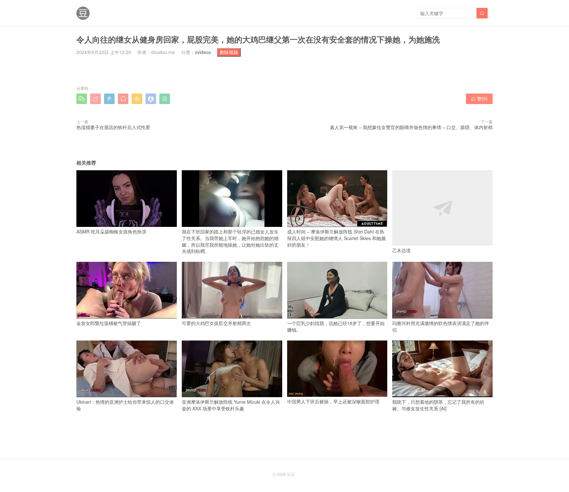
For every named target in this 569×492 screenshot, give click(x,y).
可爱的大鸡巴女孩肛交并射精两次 (216, 323)
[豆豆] (83, 13)
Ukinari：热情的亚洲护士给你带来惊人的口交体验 (125, 405)
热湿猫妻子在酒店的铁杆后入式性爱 (113, 127)
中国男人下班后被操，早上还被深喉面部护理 (333, 401)
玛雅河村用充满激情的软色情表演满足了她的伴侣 (440, 326)
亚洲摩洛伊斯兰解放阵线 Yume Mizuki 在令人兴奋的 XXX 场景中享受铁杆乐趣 (231, 405)
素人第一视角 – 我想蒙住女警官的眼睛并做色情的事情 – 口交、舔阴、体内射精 (411, 127)
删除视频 (229, 52)
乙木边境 (401, 250)
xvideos (203, 52)
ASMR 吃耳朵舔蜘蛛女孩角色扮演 (111, 231)
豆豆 (291, 474)
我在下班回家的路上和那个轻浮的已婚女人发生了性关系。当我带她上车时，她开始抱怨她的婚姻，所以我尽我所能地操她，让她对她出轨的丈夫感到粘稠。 (230, 241)
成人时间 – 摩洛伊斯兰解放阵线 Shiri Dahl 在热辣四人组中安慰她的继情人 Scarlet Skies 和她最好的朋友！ (336, 238)
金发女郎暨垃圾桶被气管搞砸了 (108, 323)
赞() (479, 98)
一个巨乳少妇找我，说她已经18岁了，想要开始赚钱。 (336, 326)
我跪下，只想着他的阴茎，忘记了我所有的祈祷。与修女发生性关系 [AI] (438, 405)
